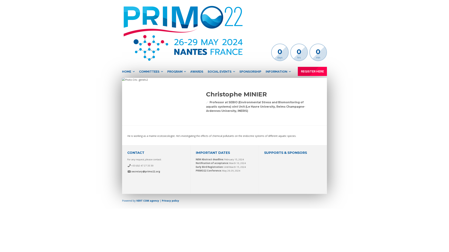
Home (126, 71)
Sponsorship (250, 71)
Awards (196, 71)
